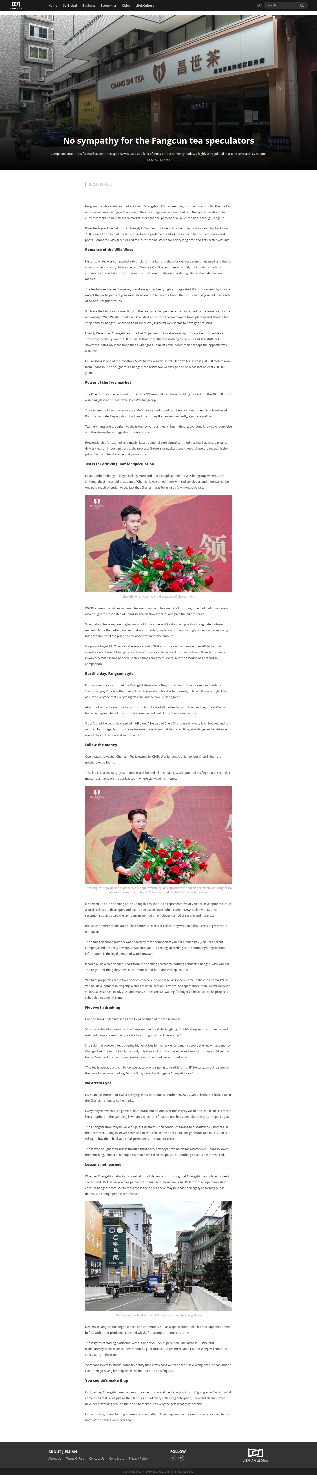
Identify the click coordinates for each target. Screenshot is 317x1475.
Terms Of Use (75, 1458)
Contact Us (96, 1458)
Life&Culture (145, 5)
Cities (126, 5)
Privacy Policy (138, 1458)
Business (88, 5)
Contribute (116, 1458)
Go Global (70, 5)
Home (52, 5)
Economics (108, 5)
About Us (54, 1458)
